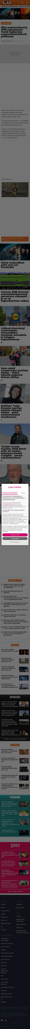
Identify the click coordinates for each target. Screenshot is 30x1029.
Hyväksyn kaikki (15, 535)
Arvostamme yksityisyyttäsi (9, 492)
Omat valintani (15, 538)
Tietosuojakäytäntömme (15, 542)
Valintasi (23, 493)
